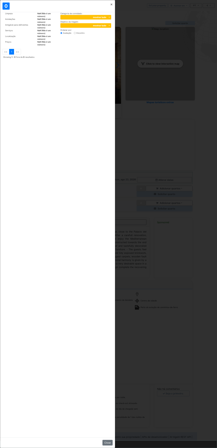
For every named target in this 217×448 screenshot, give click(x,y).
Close (107, 442)
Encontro (80, 33)
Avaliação (67, 33)
